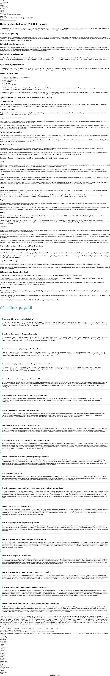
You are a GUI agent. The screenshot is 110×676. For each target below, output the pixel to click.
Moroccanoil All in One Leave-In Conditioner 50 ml (55, 624)
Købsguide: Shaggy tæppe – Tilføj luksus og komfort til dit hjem (74, 621)
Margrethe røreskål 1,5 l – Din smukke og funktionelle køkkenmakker (41, 618)
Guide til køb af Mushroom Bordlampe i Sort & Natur (33, 622)
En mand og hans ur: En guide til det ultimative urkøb (29, 619)
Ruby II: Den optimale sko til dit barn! (94, 618)
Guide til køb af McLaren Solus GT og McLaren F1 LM (63, 616)
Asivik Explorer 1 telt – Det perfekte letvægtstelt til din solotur (30, 616)
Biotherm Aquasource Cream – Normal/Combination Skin (23, 624)
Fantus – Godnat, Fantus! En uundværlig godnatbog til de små (90, 619)
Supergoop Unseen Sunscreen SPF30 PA (72, 618)
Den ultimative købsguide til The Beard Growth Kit (14, 621)
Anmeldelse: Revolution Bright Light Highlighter (42, 621)
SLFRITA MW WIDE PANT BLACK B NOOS (58, 619)
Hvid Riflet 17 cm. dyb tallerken (57, 622)
